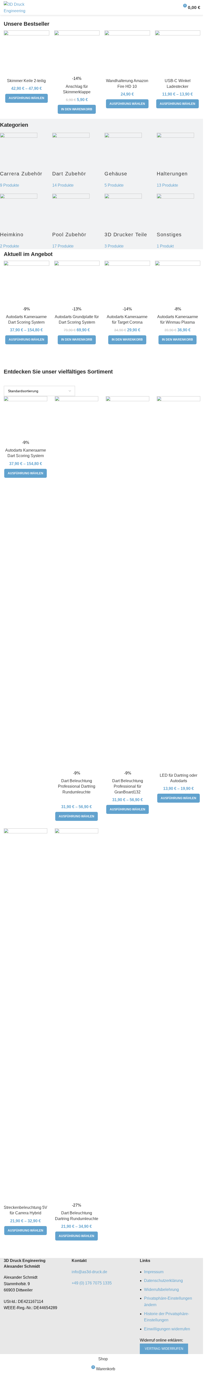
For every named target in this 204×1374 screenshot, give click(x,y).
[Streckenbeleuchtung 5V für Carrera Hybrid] (25, 1015)
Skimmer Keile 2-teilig (26, 81)
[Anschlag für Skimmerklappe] (77, 53)
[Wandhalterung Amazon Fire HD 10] (127, 53)
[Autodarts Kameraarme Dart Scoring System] (26, 283)
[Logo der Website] (21, 7)
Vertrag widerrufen (164, 1349)
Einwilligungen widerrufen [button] (167, 1329)
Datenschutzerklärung (163, 1280)
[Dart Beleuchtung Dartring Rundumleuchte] (76, 1015)
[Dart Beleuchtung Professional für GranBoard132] (127, 583)
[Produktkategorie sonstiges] (102, 189)
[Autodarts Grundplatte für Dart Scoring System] (77, 283)
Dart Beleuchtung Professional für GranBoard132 (127, 786)
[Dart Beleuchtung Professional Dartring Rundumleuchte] (76, 583)
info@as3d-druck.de (89, 1272)
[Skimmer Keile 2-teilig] (26, 53)
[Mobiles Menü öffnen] (173, 7)
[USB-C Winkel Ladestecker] (178, 53)
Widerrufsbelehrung (161, 1289)
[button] (77, 109)
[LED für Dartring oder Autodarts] (178, 583)
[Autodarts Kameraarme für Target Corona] (127, 283)
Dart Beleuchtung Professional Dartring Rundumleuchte (76, 786)
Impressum (153, 1272)
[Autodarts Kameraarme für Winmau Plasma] (178, 283)
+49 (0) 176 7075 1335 (92, 1283)
